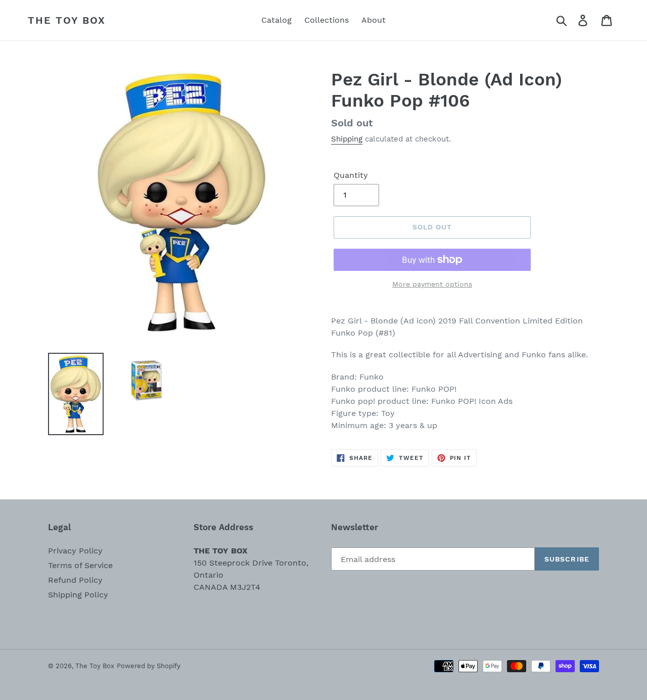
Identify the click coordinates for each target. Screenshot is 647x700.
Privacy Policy (75, 550)
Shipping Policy (78, 594)
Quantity (351, 175)
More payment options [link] (432, 284)
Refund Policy (75, 580)
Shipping (346, 139)
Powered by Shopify (148, 666)
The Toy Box (67, 20)
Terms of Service (80, 565)
